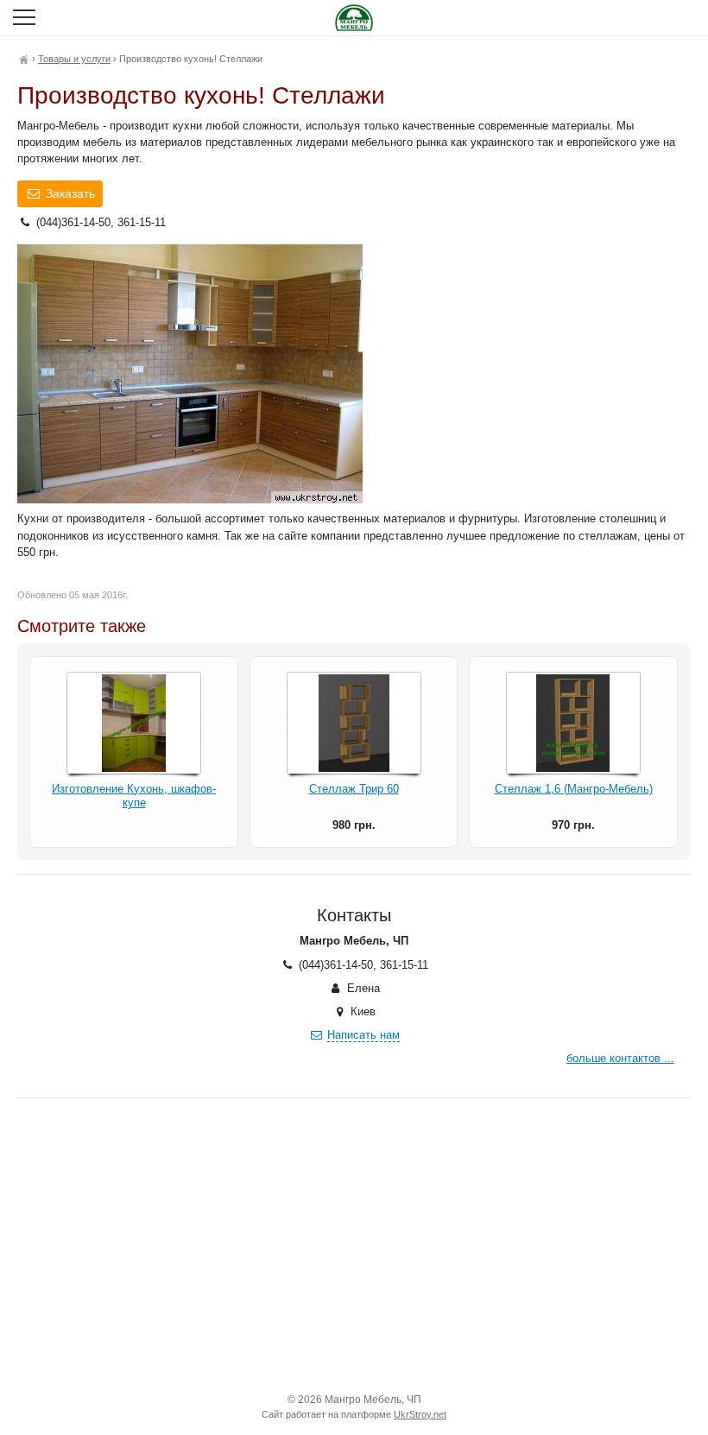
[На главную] (23, 59)
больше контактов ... (620, 1058)
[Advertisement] (354, 1245)
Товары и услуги (74, 59)
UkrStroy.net (420, 1414)
